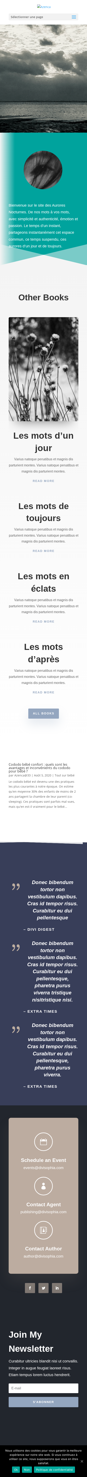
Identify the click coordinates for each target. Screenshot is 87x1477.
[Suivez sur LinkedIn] (57, 1288)
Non (27, 1469)
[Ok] (82, 1461)
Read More (43, 481)
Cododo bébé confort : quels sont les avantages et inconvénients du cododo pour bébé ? (39, 767)
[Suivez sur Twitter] (43, 1288)
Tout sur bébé (65, 775)
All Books (43, 713)
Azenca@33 (22, 775)
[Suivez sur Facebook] (30, 1288)
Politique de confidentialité (54, 1469)
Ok (16, 1469)
